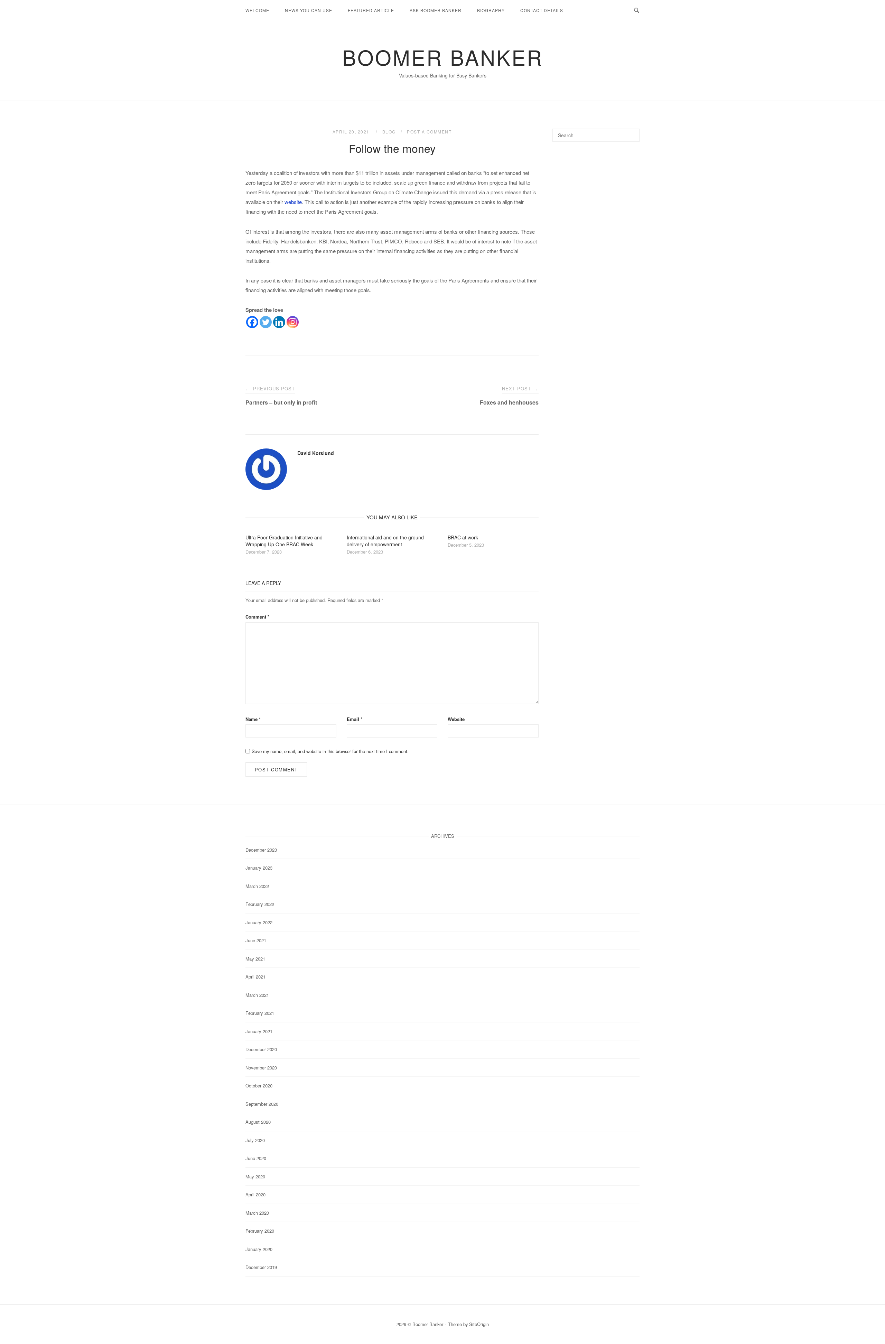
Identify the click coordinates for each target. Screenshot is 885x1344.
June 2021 (255, 940)
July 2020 (255, 1140)
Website (456, 719)
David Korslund (315, 452)
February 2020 (259, 1230)
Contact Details (541, 10)
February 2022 (259, 904)
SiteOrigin (479, 1324)
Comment (257, 616)
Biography (491, 10)
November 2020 (261, 1067)
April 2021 (255, 976)
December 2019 (261, 1267)
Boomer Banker (442, 57)
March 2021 (257, 995)
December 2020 (261, 1049)
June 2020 (255, 1158)
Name (253, 719)
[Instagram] (293, 322)
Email (354, 719)
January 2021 (258, 1031)
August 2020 (258, 1122)
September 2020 (261, 1104)
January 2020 (258, 1249)
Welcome (257, 10)
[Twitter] (266, 322)
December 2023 (261, 849)
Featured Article (371, 10)
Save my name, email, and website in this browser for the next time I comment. (330, 751)
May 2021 (255, 958)
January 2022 (258, 922)
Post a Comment (429, 132)
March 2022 (257, 886)
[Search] (631, 132)
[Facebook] (252, 322)
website (293, 201)
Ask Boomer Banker (436, 10)
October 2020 (258, 1085)
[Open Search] (637, 10)
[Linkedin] (279, 322)
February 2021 (259, 1013)
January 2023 (258, 867)
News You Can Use (308, 10)
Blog (389, 132)
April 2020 (255, 1194)
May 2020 (255, 1176)
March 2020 (257, 1212)
